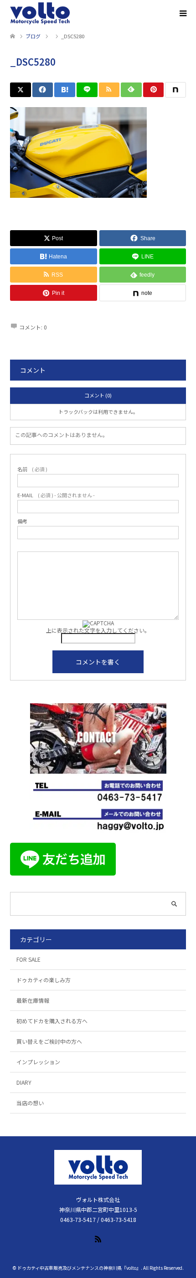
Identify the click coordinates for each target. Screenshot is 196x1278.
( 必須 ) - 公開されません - (56, 495)
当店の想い (30, 1103)
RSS (98, 1238)
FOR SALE (28, 959)
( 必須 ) (32, 469)
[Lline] (87, 89)
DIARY (23, 1082)
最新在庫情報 (32, 1000)
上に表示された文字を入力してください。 (98, 630)
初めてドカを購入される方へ (52, 1021)
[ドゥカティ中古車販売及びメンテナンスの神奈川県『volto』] (40, 13)
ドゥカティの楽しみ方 (43, 980)
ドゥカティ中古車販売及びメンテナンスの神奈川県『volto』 (79, 1267)
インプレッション (38, 1062)
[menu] (182, 13)
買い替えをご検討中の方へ (49, 1041)
